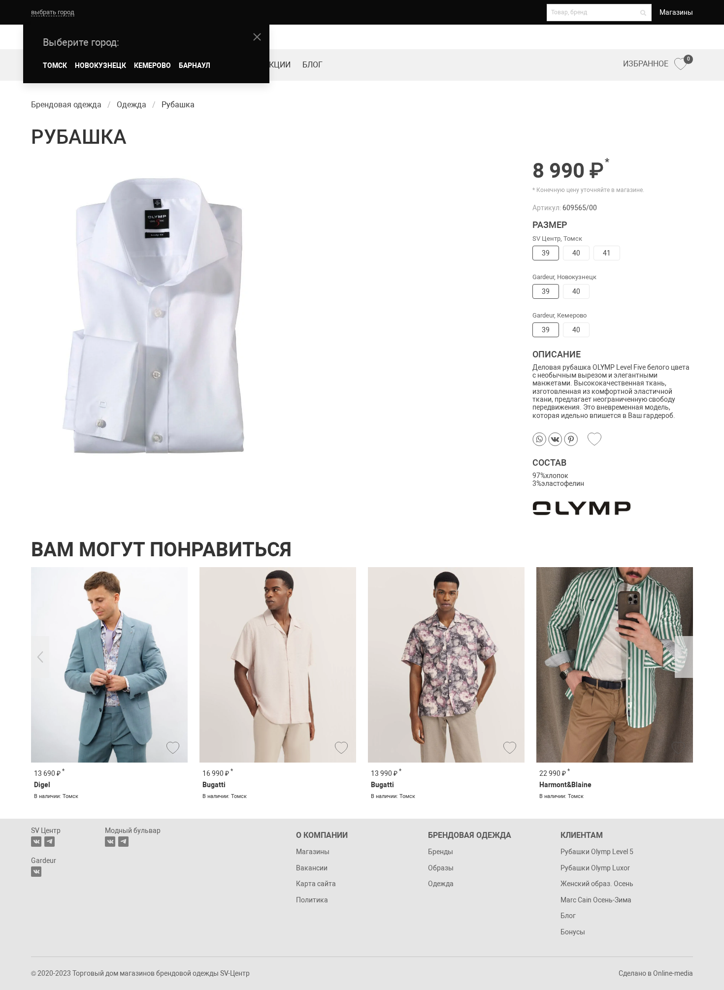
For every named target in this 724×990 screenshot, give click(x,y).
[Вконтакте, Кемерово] (36, 871)
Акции (277, 64)
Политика (312, 900)
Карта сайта (316, 884)
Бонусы (572, 932)
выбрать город (52, 12)
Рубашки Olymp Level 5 (596, 852)
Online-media (673, 973)
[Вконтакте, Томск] (36, 841)
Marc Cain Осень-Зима (595, 900)
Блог (312, 64)
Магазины (676, 12)
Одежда (441, 884)
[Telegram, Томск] (49, 841)
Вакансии (312, 868)
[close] (257, 37)
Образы (441, 868)
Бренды (440, 852)
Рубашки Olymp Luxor (595, 868)
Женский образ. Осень (596, 884)
